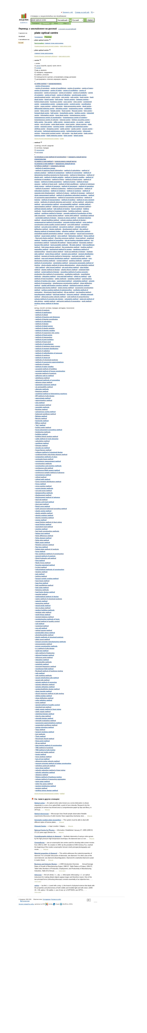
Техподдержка (46, 899)
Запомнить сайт (68, 12)
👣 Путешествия (24, 901)
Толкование (38, 37)
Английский (22, 36)
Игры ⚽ (66, 23)
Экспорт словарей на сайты (26, 904)
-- (67, 218)
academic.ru (23, 22)
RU (92, 12)
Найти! (90, 20)
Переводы (46, 23)
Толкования (35, 23)
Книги (56, 23)
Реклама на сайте (56, 899)
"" (40, 425)
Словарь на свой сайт (82, 12)
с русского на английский (67, 29)
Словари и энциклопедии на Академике (48, 16)
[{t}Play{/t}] (50, 40)
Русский (21, 42)
